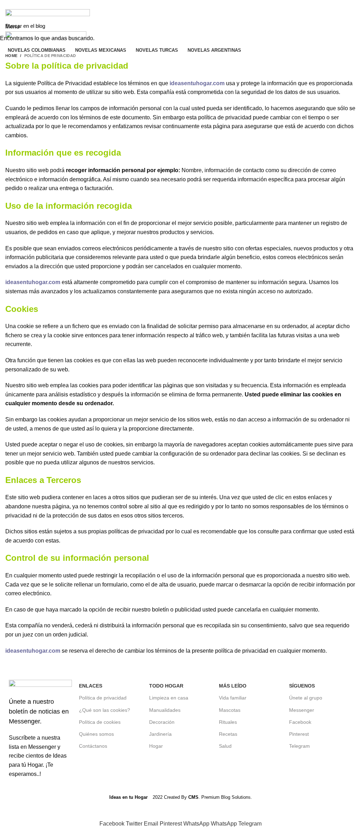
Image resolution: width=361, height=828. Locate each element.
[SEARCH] (351, 26)
